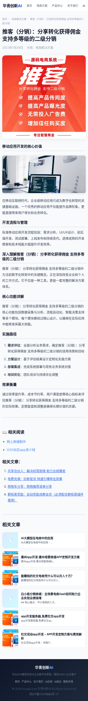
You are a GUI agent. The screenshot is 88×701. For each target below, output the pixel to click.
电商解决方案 (19, 19)
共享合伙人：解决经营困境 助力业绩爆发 (36, 471)
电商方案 (42, 5)
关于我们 (72, 5)
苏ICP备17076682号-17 (44, 694)
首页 (29, 5)
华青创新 (12, 6)
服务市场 (68, 681)
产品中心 (57, 5)
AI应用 (48, 681)
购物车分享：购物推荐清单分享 (30, 486)
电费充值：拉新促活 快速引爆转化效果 (35, 479)
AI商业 (57, 681)
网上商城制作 (16, 441)
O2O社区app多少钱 (21, 450)
